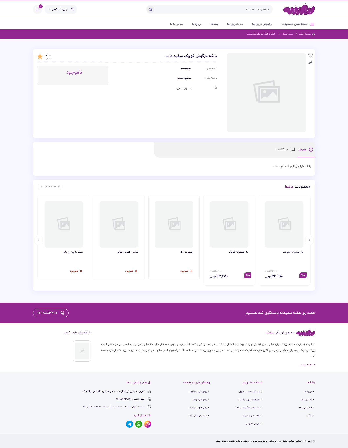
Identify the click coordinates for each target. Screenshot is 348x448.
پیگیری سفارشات (198, 415)
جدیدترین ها (235, 24)
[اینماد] (82, 351)
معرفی (302, 150)
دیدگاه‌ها (283, 150)
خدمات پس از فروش (248, 399)
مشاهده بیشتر (307, 364)
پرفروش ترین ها (262, 24)
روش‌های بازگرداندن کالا (247, 407)
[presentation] (309, 240)
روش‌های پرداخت (198, 407)
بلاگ (309, 415)
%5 (303, 275)
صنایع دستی (184, 78)
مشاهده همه (52, 186)
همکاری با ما (305, 407)
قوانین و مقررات (250, 415)
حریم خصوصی (252, 423)
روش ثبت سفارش (198, 391)
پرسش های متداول (249, 391)
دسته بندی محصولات (295, 24)
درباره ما (197, 24)
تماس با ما (176, 24)
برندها (214, 24)
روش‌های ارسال (199, 399)
